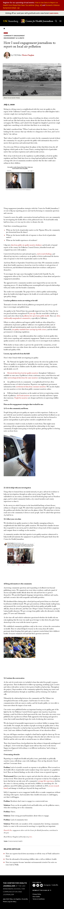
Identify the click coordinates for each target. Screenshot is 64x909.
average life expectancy (46, 781)
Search (56, 21)
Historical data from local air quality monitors (22, 373)
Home (4, 28)
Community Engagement (14, 36)
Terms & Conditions (39, 899)
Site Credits (36, 896)
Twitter (37, 885)
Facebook (34, 885)
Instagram (47, 885)
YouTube (41, 885)
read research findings (44, 254)
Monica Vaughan (28, 55)
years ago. (32, 313)
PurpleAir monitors (21, 398)
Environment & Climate (14, 38)
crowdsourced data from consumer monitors (31, 387)
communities (26, 318)
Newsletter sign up (41, 890)
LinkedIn (55, 885)
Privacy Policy (37, 894)
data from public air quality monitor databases (26, 245)
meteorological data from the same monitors (23, 378)
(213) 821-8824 (12, 901)
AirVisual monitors (23, 395)
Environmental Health (15, 841)
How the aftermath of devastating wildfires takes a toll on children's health (31, 859)
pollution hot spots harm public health (36, 316)
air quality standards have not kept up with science (29, 329)
